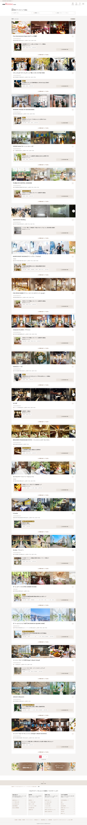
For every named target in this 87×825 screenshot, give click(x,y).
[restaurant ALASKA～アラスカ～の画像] (43, 321)
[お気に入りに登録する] (72, 36)
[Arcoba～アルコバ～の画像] (43, 541)
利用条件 (23, 819)
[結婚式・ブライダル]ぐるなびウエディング (18, 786)
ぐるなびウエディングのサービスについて (59, 819)
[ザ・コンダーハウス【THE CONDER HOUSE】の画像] (43, 578)
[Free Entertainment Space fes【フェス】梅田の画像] (43, 27)
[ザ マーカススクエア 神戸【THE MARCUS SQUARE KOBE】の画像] (43, 614)
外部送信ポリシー (37, 819)
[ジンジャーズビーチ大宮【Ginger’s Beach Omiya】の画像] (43, 651)
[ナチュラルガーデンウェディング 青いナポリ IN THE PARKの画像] (43, 64)
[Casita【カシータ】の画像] (43, 357)
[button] (43, 47)
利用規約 (19, 819)
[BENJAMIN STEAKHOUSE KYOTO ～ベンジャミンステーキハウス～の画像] (43, 431)
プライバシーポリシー (29, 819)
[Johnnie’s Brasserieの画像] (43, 688)
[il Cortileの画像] (43, 504)
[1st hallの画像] (43, 394)
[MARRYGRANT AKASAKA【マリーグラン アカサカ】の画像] (43, 247)
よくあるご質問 (69, 819)
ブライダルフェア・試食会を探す (31, 786)
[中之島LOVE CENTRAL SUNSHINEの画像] (43, 174)
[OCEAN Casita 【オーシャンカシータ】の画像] (43, 137)
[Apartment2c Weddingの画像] (43, 211)
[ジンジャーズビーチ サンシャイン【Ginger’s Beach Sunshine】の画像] (43, 725)
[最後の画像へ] (73, 27)
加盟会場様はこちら (44, 819)
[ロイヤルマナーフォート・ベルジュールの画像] (43, 468)
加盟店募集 (50, 819)
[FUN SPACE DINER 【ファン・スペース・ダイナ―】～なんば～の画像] (43, 284)
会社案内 (16, 819)
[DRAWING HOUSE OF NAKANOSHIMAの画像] (43, 100)
